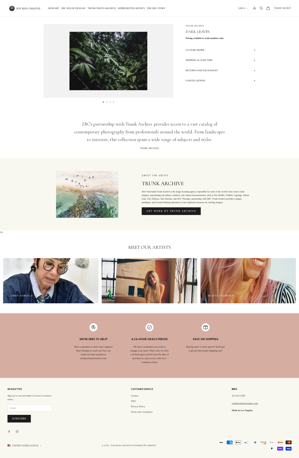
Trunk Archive (195, 26)
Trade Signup (282, 8)
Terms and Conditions (141, 412)
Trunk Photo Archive (102, 8)
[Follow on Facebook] (9, 431)
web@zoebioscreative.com (245, 403)
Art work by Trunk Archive (171, 211)
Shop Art (53, 8)
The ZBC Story (156, 8)
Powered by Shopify (144, 445)
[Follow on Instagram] (17, 431)
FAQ (133, 401)
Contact (135, 395)
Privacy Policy (138, 406)
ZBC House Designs (73, 8)
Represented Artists (131, 8)
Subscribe (19, 418)
